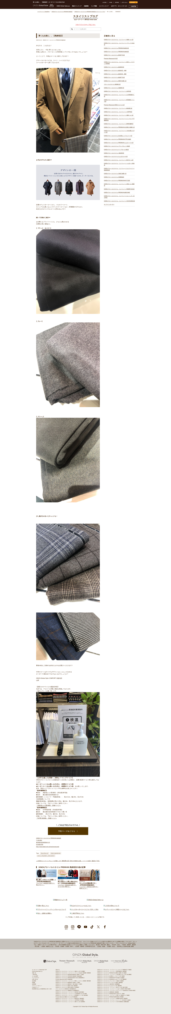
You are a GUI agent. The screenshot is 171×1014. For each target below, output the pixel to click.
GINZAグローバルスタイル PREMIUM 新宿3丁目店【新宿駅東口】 (70, 977)
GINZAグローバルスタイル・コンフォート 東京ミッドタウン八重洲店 (119, 62)
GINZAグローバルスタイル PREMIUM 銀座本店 (116, 48)
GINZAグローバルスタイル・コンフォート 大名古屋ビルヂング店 (119, 131)
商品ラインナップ (76, 6)
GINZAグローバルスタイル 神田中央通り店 (115, 81)
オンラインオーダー (109, 204)
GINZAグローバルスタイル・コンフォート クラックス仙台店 (119, 43)
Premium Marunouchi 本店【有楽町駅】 (64, 979)
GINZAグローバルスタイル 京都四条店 (114, 177)
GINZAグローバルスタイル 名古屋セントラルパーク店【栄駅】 (111, 976)
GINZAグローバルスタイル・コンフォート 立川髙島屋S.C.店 (119, 95)
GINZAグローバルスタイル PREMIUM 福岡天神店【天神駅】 (110, 996)
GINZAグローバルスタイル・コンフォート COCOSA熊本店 (119, 201)
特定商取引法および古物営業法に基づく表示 (42, 988)
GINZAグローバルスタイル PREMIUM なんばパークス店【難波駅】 (112, 979)
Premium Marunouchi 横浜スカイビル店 (114, 105)
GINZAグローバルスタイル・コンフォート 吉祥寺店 (117, 91)
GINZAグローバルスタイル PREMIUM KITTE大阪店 (117, 139)
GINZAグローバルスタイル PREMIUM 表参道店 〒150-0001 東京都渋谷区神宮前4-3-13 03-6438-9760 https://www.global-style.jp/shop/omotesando (48, 842)
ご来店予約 (133, 6)
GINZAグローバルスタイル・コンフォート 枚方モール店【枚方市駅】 (112, 987)
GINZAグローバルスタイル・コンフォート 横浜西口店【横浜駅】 (70, 998)
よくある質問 (35, 976)
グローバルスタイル (55, 853)
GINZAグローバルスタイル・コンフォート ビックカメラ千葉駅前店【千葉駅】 (114, 969)
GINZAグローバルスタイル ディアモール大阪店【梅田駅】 (110, 982)
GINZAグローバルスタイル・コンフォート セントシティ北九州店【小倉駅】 (114, 1000)
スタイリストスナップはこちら (85, 24)
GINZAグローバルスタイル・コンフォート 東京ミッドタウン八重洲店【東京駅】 (73, 980)
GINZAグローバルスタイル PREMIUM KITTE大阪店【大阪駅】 (111, 977)
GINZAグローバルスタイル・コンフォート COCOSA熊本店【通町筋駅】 (113, 1001)
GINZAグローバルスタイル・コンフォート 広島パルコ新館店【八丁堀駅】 (113, 995)
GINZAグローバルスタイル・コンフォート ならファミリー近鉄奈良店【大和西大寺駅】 (116, 990)
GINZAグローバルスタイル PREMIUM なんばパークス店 (118, 142)
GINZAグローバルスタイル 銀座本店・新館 (115, 74)
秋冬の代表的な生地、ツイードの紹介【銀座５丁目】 (85, 861)
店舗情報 (86, 6)
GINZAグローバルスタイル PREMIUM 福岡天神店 (117, 192)
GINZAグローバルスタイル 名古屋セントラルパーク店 (118, 135)
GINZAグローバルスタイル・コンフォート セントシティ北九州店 (119, 196)
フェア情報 (94, 6)
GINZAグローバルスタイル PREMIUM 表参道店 (116, 51)
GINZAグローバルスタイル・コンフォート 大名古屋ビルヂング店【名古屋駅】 (114, 974)
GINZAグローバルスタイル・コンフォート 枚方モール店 (118, 160)
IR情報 (110, 2)
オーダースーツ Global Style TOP (39, 969)
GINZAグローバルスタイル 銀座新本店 (114, 67)
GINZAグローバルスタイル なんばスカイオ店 (116, 156)
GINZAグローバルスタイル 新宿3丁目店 (114, 55)
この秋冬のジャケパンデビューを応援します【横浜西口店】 (53, 861)
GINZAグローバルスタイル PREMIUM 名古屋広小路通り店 (119, 127)
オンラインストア (104, 6)
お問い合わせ (124, 2)
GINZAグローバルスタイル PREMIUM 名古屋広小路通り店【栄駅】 (112, 972)
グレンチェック (44, 853)
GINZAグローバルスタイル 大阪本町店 (114, 153)
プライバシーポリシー (37, 985)
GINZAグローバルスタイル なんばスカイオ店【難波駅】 (109, 985)
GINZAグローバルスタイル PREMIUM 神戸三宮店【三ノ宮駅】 (111, 993)
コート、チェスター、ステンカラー (46, 855)
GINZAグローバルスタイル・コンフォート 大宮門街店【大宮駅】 (70, 1000)
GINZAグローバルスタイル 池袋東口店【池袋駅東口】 (67, 990)
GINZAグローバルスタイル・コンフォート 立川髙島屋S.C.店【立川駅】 (71, 993)
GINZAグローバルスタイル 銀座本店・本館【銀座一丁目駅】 (69, 984)
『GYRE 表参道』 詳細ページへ (46, 818)
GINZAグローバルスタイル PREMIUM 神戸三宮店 (117, 180)
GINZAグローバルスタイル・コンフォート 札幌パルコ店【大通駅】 (70, 971)
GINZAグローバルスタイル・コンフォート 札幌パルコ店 (118, 39)
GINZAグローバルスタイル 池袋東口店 (114, 88)
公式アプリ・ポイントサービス (119, 6)
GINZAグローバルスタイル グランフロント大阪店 (117, 146)
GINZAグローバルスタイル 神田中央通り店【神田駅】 (67, 987)
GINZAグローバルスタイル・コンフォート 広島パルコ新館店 (119, 184)
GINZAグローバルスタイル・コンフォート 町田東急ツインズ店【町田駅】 (72, 995)
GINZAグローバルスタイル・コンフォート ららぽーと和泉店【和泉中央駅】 (114, 988)
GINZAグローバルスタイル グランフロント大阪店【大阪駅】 (110, 980)
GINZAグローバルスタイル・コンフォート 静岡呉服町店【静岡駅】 (112, 971)
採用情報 (117, 2)
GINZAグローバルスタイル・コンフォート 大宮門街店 (118, 111)
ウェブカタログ (35, 977)
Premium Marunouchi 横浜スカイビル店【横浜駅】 (67, 996)
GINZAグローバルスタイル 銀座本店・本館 (115, 70)
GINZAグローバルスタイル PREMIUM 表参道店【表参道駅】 (69, 976)
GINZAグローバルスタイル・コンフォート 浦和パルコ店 (118, 115)
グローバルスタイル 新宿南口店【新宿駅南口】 (66, 988)
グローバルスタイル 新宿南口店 (112, 84)
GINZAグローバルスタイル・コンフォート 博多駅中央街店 (119, 189)
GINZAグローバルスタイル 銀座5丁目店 (114, 77)
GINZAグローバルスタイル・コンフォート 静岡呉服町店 (118, 123)
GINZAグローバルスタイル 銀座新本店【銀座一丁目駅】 (68, 982)
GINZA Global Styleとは (63, 6)
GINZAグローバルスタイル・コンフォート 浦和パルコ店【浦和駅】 (70, 1001)
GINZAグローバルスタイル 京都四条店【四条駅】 (108, 992)
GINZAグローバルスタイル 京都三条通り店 (115, 173)
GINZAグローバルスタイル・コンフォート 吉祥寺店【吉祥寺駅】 (70, 992)
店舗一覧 (34, 972)
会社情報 (104, 2)
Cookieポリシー (35, 987)
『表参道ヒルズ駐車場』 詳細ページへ (48, 805)
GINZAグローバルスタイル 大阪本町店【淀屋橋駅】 (108, 984)
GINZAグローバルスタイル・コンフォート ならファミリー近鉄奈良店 (119, 169)
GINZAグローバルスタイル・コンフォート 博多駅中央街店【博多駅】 (112, 998)
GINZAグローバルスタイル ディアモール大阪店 (116, 149)
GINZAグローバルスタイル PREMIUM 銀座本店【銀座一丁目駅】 (70, 974)
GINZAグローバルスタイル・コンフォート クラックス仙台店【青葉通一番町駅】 (73, 972)
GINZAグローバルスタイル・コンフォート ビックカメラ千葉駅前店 (119, 119)
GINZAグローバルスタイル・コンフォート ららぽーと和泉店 (119, 164)
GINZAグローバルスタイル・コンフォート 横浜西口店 (118, 108)
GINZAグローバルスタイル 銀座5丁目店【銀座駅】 (67, 985)
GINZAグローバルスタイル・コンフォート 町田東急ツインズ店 (119, 100)
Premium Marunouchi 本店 (111, 58)
